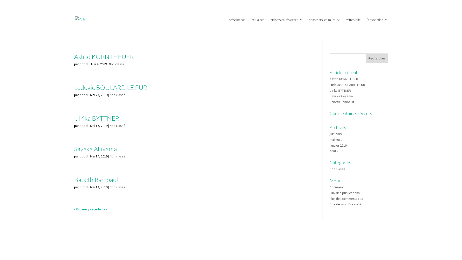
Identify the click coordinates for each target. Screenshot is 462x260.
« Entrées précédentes (90, 209)
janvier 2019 (338, 145)
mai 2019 (336, 139)
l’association (374, 20)
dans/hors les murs (322, 20)
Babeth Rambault (97, 179)
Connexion (337, 187)
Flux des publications (345, 193)
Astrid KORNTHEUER (104, 56)
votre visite (353, 20)
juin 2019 (336, 134)
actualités (257, 20)
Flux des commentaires (346, 198)
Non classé (117, 64)
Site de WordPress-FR (345, 204)
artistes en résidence (284, 20)
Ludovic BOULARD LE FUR (110, 87)
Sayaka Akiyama (95, 149)
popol (84, 64)
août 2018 (337, 151)
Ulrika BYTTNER (96, 118)
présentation (237, 20)
